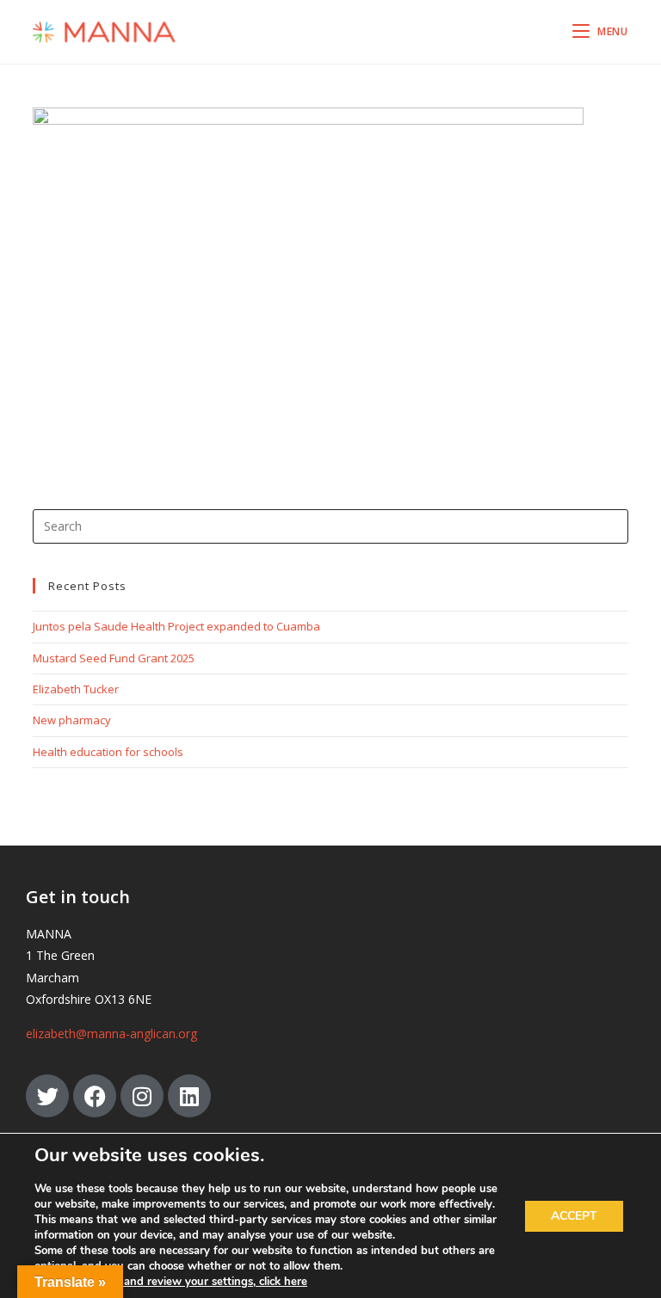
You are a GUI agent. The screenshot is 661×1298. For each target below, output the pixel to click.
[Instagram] (142, 1095)
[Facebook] (94, 1095)
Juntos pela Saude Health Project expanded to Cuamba (176, 626)
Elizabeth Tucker (76, 689)
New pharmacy (72, 720)
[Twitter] (47, 1095)
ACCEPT (574, 1216)
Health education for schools (108, 752)
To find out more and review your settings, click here (170, 1281)
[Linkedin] (189, 1095)
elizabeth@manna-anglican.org (111, 1033)
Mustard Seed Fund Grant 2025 (114, 658)
